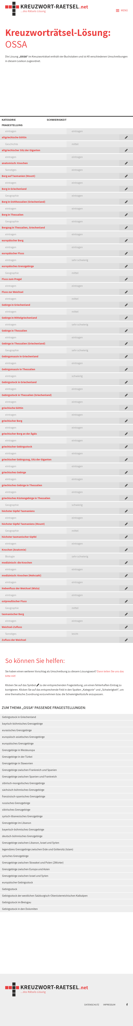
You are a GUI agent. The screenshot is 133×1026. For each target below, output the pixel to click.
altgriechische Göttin (14, 137)
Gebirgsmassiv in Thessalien (18, 369)
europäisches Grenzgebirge (18, 266)
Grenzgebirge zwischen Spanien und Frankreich (29, 776)
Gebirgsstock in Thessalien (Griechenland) (27, 395)
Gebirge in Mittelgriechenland (19, 318)
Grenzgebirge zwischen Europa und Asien (26, 869)
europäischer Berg (12, 240)
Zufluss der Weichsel (14, 640)
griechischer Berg (12, 421)
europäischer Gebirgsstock (17, 882)
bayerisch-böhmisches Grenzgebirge (23, 829)
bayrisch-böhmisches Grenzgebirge (22, 723)
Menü (122, 10)
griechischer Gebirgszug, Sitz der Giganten (26, 459)
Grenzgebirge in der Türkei (17, 757)
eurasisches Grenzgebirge (17, 730)
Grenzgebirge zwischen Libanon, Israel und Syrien (30, 843)
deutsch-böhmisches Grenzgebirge (22, 836)
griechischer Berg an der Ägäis (19, 434)
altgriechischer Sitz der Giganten (21, 150)
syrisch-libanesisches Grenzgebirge (22, 816)
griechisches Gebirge (14, 472)
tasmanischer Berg (13, 614)
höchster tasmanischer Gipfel (19, 537)
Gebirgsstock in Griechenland (19, 382)
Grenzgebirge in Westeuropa (18, 750)
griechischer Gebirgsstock (17, 446)
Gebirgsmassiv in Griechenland (20, 356)
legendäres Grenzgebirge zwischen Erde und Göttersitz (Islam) (37, 849)
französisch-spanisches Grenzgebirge (23, 796)
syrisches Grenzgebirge (15, 856)
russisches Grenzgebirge (16, 803)
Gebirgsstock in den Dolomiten (20, 909)
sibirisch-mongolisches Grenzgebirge (23, 783)
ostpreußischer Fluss (14, 601)
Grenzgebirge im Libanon (16, 823)
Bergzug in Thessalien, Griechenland (23, 227)
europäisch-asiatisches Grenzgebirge (23, 737)
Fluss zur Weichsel (12, 292)
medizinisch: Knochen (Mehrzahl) (21, 575)
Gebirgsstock (9, 889)
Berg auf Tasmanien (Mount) (18, 176)
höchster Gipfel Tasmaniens (18, 511)
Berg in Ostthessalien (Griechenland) (23, 202)
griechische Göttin (12, 408)
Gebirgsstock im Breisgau (16, 902)
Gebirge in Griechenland (16, 305)
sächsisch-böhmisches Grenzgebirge (23, 790)
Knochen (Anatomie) (14, 549)
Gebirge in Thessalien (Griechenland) (23, 343)
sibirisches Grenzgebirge (16, 809)
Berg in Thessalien (12, 214)
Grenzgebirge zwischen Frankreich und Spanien (29, 770)
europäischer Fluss (13, 253)
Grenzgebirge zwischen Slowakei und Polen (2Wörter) (33, 862)
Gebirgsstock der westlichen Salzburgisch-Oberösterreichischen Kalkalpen (45, 895)
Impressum (109, 1004)
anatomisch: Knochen (15, 163)
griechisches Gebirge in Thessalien (22, 485)
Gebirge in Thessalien (14, 330)
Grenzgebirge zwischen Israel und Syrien (25, 876)
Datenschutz (91, 1004)
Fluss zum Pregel (12, 279)
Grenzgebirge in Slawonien (17, 763)
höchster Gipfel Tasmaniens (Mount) (23, 524)
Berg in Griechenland (14, 189)
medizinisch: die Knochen (17, 562)
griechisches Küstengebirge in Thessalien (26, 498)
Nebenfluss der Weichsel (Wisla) (20, 588)
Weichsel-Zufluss (12, 627)
